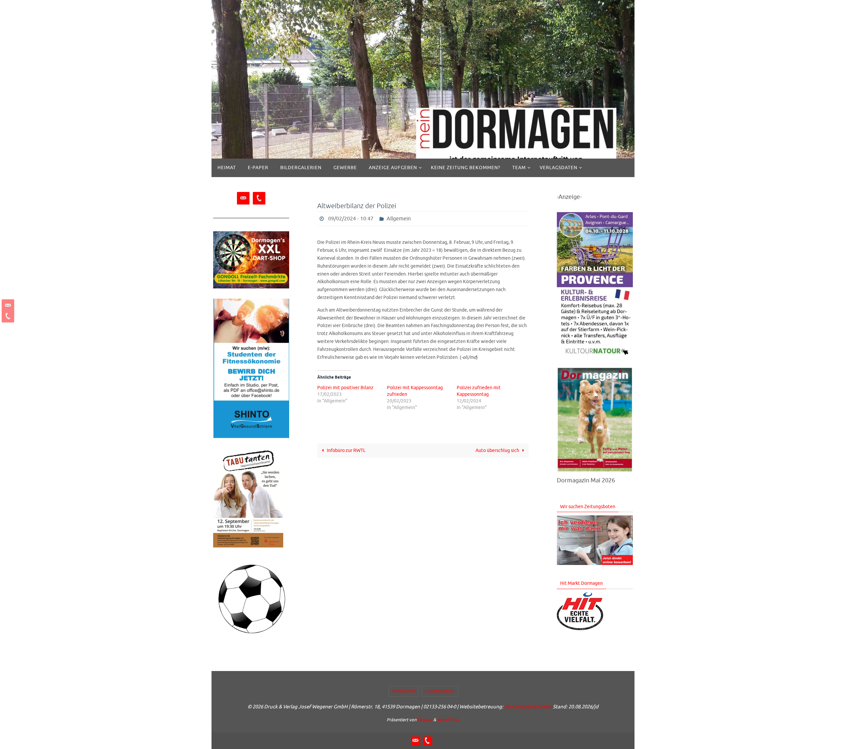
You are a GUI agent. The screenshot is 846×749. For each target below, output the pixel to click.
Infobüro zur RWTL (345, 450)
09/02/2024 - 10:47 (350, 218)
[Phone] (7, 316)
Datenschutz (439, 691)
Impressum (403, 691)
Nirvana (424, 720)
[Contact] (7, 305)
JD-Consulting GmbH (528, 707)
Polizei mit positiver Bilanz (345, 388)
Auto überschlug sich (498, 450)
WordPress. (448, 720)
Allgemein (399, 218)
